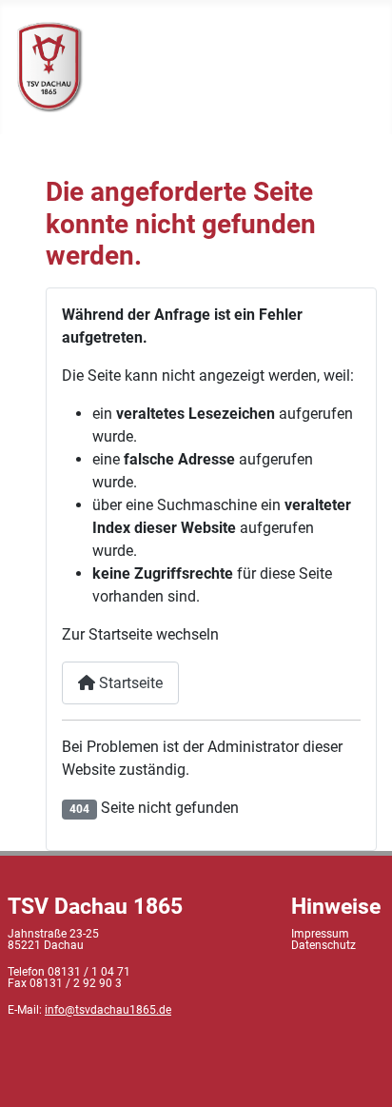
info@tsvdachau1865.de (108, 1010)
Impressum (320, 933)
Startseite (129, 683)
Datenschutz (323, 945)
